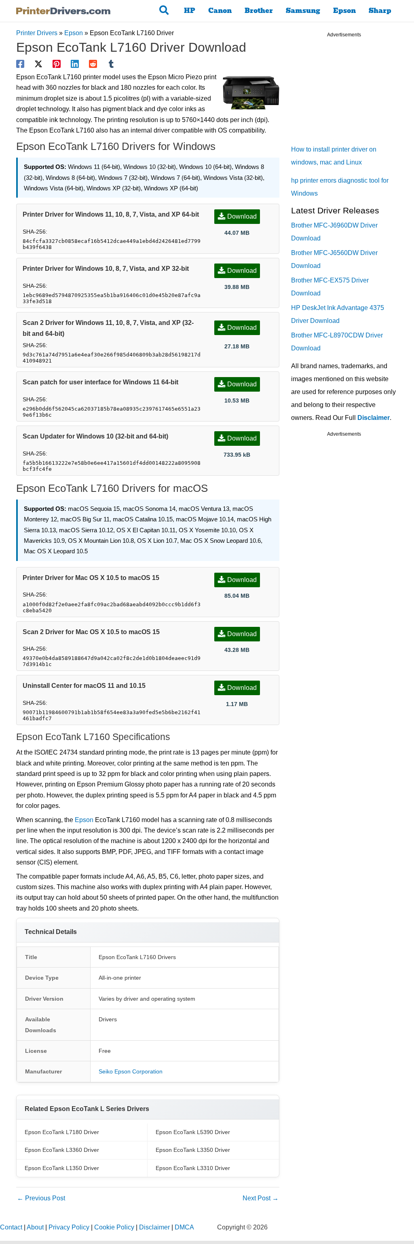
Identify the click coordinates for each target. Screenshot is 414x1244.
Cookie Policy (114, 1227)
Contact (11, 1227)
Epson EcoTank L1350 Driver (62, 1168)
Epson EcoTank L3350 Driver (193, 1150)
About (35, 1227)
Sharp (380, 11)
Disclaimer (373, 417)
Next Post (261, 1198)
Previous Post (41, 1198)
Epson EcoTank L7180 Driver (62, 1132)
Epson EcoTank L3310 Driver (193, 1168)
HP (189, 11)
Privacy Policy (69, 1227)
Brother (259, 11)
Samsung (303, 11)
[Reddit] (93, 64)
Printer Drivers (36, 33)
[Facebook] (20, 64)
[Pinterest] (57, 64)
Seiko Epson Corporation (131, 1071)
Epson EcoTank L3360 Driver (62, 1150)
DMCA (184, 1227)
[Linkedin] (75, 64)
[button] (164, 11)
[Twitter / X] (38, 64)
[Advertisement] (351, 92)
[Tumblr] (111, 64)
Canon (220, 11)
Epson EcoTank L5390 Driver (193, 1132)
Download (242, 216)
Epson (344, 11)
